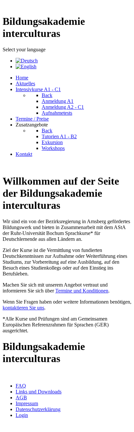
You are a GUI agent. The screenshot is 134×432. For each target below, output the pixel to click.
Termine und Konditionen (81, 290)
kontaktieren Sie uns (23, 307)
